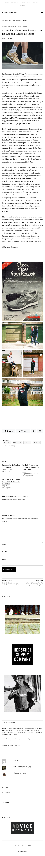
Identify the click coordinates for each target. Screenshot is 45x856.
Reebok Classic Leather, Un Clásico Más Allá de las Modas (11, 481)
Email (4, 552)
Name (4, 544)
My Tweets (6, 793)
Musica (22, 6)
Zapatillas (14, 3)
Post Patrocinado (19, 20)
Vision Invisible (9, 12)
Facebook (5, 802)
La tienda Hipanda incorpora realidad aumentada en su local (10, 583)
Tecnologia (36, 3)
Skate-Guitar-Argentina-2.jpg (22, 766)
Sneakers (22, 499)
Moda (7, 3)
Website (4, 559)
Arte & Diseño (25, 3)
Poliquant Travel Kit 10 (19, 773)
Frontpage (16, 760)
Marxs (10, 38)
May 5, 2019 (12, 26)
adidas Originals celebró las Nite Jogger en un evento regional (34, 583)
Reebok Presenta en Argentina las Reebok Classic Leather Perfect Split (31, 468)
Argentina (6, 20)
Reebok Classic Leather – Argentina (11, 466)
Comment (5, 521)
